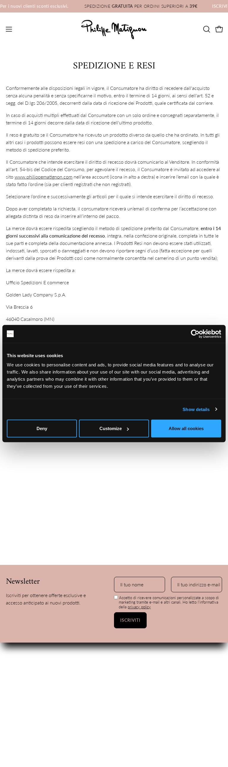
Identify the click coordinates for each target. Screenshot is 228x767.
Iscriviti (130, 620)
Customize (110, 428)
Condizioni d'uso (137, 667)
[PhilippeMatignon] (114, 29)
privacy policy (139, 606)
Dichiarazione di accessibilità (150, 677)
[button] (206, 29)
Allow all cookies (186, 428)
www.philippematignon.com (43, 176)
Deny (42, 428)
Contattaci (17, 667)
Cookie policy (134, 648)
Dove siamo (18, 657)
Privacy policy (134, 657)
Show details (196, 409)
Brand (12, 648)
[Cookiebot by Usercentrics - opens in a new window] (195, 333)
